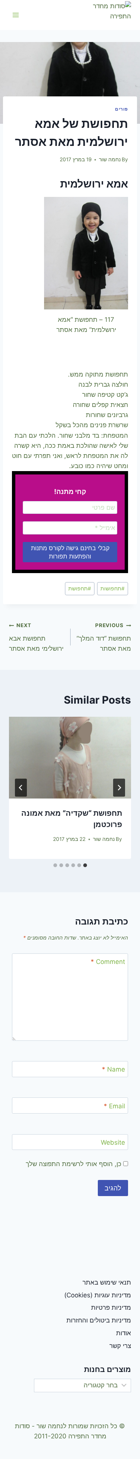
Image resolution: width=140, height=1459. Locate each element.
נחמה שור (110, 159)
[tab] (85, 865)
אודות (123, 1333)
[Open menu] (16, 15)
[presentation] (70, 758)
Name (113, 1069)
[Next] (21, 788)
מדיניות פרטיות (111, 1307)
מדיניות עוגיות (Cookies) (97, 1295)
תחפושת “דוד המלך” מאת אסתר (104, 637)
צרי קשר (120, 1345)
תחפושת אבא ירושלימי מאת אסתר (36, 637)
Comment (108, 961)
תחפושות (112, 588)
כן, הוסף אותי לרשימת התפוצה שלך (74, 1164)
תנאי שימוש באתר (107, 1282)
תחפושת (79, 588)
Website (113, 1142)
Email (114, 1106)
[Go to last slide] (119, 788)
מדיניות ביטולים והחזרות (98, 1320)
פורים (121, 109)
